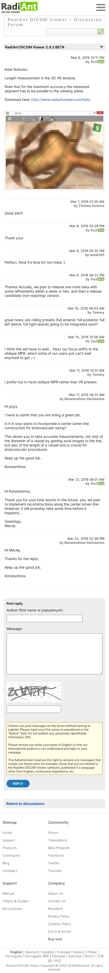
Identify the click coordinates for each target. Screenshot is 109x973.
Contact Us (57, 901)
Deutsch (32, 952)
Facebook (56, 855)
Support (9, 840)
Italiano (78, 952)
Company (10, 871)
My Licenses (12, 909)
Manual (8, 893)
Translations (57, 840)
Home (7, 833)
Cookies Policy (59, 924)
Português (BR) (37, 956)
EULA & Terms (59, 931)
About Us (55, 893)
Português (13, 956)
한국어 (89, 956)
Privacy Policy (58, 916)
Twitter (53, 863)
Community (11, 855)
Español (48, 952)
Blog (6, 863)
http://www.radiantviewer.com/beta (60, 99)
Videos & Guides (16, 901)
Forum (53, 833)
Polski (92, 952)
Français (63, 952)
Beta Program (58, 848)
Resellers (55, 909)
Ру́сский (58, 956)
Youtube (55, 871)
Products (10, 848)
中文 (58, 961)
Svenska (74, 956)
